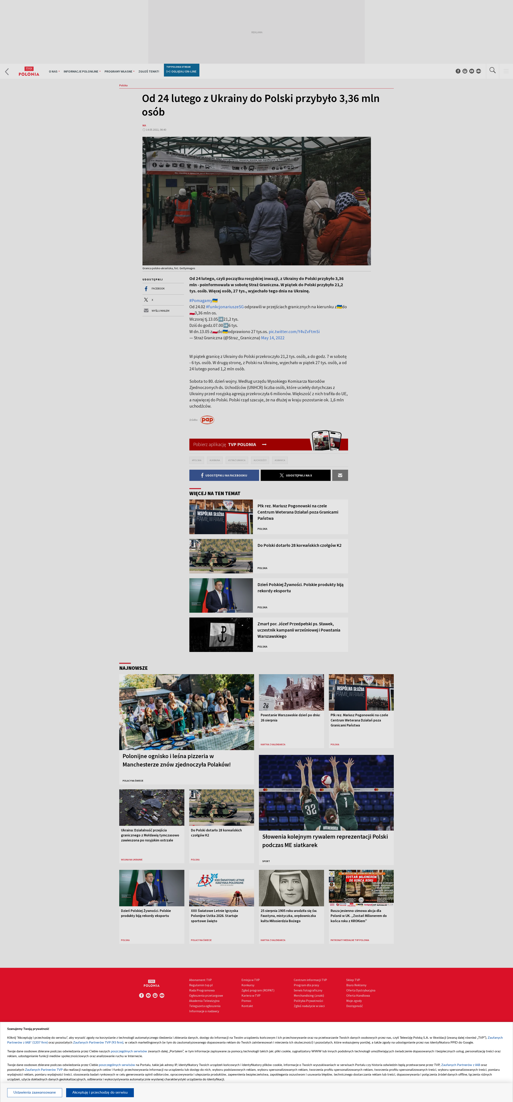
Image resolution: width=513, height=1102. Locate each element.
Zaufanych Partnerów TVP (44, 1069)
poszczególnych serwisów (129, 1051)
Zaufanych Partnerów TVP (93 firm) (98, 1042)
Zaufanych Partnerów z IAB (460, 1065)
